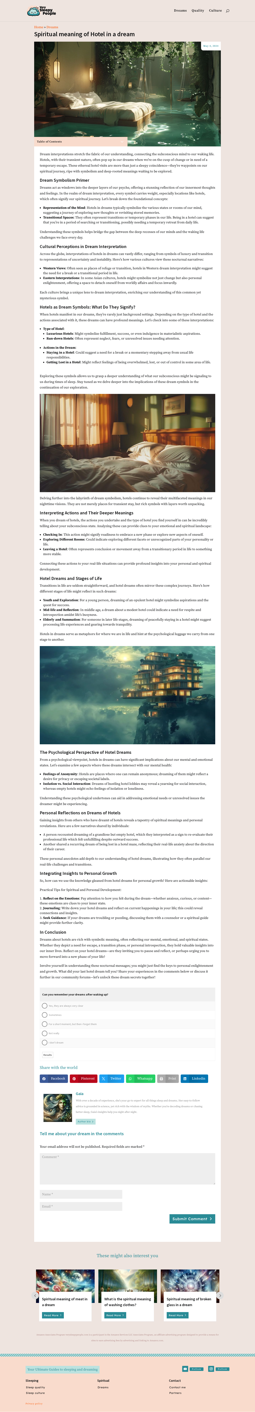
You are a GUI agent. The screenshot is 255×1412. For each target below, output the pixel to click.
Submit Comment (189, 1218)
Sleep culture (35, 1393)
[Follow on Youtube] (185, 1369)
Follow (196, 1369)
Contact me (177, 1387)
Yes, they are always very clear (66, 1005)
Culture (215, 11)
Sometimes (55, 1015)
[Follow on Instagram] (211, 1369)
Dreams (180, 11)
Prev (35, 1295)
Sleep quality (35, 1387)
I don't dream (56, 1042)
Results (47, 1055)
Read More (51, 1315)
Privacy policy (34, 1403)
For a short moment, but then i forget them (73, 1024)
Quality (198, 11)
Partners (175, 1393)
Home (38, 27)
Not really (54, 1033)
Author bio (84, 1121)
